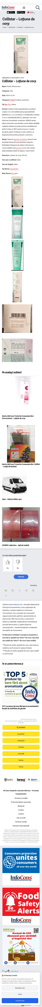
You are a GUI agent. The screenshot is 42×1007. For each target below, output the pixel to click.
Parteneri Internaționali (21, 826)
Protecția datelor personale (21, 802)
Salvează (21, 577)
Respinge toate (20, 988)
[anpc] (9, 780)
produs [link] (18, 148)
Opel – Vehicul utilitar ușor (12, 499)
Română (27, 1005)
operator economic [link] (20, 139)
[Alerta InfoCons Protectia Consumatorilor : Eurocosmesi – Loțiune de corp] (21, 395)
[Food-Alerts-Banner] (21, 906)
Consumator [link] (14, 169)
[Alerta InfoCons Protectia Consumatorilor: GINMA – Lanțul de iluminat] (21, 443)
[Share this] (12, 590)
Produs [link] (12, 100)
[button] (24, 7)
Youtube (21, 747)
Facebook (21, 734)
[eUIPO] (33, 780)
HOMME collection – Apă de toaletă (15, 545)
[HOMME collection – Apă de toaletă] (21, 524)
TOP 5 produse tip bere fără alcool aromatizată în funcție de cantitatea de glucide (20, 707)
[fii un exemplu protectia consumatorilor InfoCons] (21, 946)
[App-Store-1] (21, 12)
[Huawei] (31, 12)
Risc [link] (5, 104)
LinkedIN (21, 754)
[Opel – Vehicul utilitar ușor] (14, 485)
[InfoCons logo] (8, 8)
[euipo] (21, 780)
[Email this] (5, 590)
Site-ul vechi (21, 818)
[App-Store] (11, 12)
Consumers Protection (13, 719)
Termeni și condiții (21, 798)
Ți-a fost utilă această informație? (14, 555)
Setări (20, 994)
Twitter (21, 760)
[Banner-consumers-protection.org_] (21, 866)
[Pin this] (33, 590)
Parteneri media (21, 822)
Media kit (21, 806)
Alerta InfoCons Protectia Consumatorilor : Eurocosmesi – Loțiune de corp (18, 417)
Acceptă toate (20, 1000)
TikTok (21, 767)
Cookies (21, 810)
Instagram (21, 741)
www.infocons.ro (15, 604)
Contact (21, 814)
